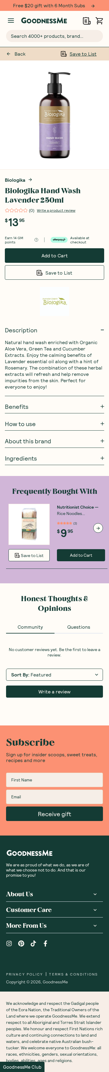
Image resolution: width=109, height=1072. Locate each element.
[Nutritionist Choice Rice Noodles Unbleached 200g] (29, 524)
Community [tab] (30, 627)
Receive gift (54, 813)
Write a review (54, 691)
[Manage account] (11, 20)
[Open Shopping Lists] (87, 20)
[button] (22, 1067)
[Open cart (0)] (99, 20)
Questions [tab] (78, 627)
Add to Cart (54, 255)
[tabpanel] (54, 672)
